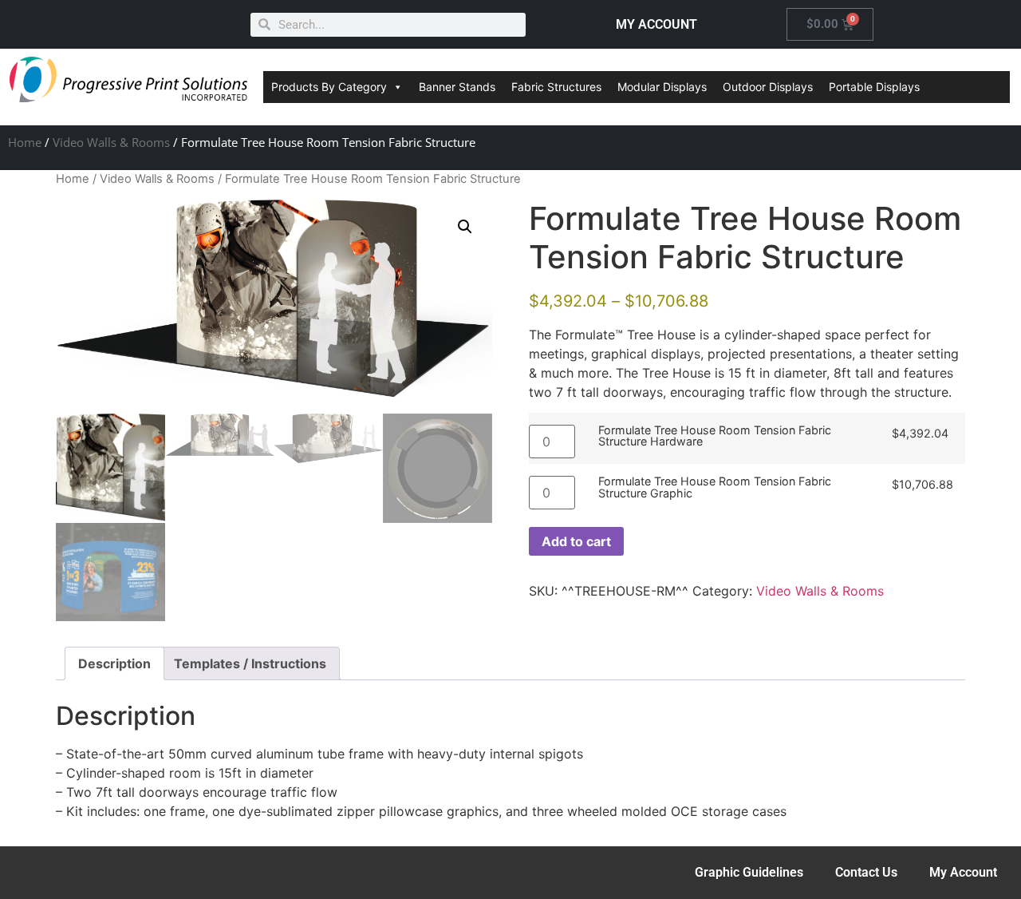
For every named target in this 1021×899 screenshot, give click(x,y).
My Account (963, 872)
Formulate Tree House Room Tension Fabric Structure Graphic (714, 487)
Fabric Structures (556, 86)
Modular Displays (662, 86)
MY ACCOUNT (656, 24)
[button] (465, 226)
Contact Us (866, 872)
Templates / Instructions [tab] (250, 663)
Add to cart (576, 541)
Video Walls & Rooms (111, 142)
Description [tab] (114, 663)
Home (24, 142)
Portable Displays (874, 86)
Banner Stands (457, 86)
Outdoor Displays (768, 86)
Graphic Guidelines (749, 872)
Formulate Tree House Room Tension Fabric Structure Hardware (714, 436)
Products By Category (329, 86)
